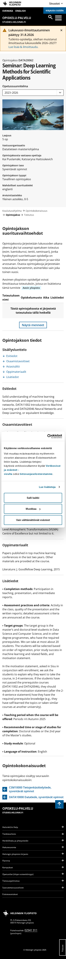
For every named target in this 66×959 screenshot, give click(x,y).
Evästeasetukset (10, 894)
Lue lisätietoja (47, 487)
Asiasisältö (13, 366)
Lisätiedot (12, 377)
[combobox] (33, 92)
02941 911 (31, 930)
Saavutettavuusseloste (13, 887)
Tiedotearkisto (9, 833)
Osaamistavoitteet (18, 361)
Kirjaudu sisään (55, 10)
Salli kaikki (33, 497)
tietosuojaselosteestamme (36, 473)
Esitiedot (11, 356)
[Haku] (50, 17)
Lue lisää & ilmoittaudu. (23, 47)
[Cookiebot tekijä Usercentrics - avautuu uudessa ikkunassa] (47, 436)
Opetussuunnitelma (15, 86)
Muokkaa (31, 508)
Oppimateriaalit (16, 372)
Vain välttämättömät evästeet (33, 519)
